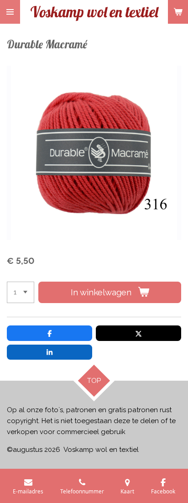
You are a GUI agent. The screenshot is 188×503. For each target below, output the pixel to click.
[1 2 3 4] (20, 292)
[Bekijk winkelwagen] (178, 12)
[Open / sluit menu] (10, 12)
